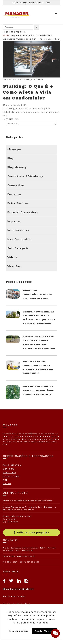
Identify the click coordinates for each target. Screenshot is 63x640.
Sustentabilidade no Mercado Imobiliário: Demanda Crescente (38, 390)
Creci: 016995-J (12, 465)
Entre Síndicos (18, 203)
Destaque (14, 194)
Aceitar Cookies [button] (44, 631)
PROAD (7, 483)
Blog (12, 35)
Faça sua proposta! (14, 32)
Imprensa (14, 221)
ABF (5, 480)
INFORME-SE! (10, 119)
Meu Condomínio (26, 35)
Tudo (6, 35)
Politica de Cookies (14, 596)
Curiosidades (23, 39)
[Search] (54, 123)
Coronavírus (16, 185)
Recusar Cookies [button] (18, 631)
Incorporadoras (18, 230)
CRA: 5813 (9, 469)
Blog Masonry (17, 167)
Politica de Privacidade (16, 604)
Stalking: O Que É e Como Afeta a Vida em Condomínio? (28, 92)
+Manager (14, 149)
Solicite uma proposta (33, 532)
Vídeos (12, 257)
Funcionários (39, 39)
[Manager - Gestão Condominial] (17, 14)
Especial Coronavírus (22, 212)
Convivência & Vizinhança (25, 176)
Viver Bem (54, 39)
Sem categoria (18, 248)
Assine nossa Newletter (19, 589)
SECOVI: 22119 (11, 476)
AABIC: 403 (9, 472)
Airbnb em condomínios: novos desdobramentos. (37, 294)
